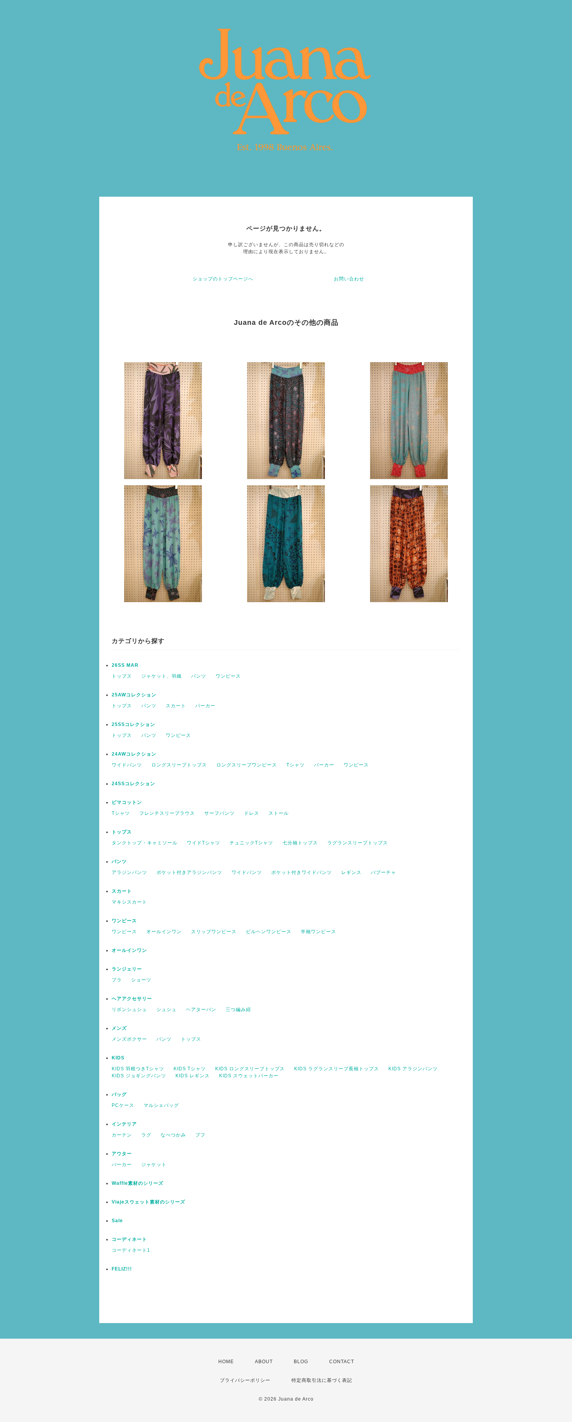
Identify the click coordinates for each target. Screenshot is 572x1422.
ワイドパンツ (127, 765)
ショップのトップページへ (223, 279)
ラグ (146, 1135)
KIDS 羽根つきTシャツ (138, 1068)
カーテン (122, 1135)
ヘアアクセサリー (132, 998)
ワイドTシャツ (203, 843)
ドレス (251, 813)
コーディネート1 (131, 1250)
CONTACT (341, 1361)
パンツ (198, 676)
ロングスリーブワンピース (246, 765)
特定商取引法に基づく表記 (321, 1380)
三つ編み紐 (238, 1009)
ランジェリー (127, 969)
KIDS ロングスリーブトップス (250, 1068)
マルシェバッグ (161, 1105)
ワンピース (228, 676)
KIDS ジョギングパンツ (139, 1075)
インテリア (124, 1124)
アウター (122, 1153)
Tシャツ (295, 765)
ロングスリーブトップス (179, 765)
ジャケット (154, 1164)
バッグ (119, 1094)
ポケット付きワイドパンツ (301, 872)
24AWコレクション (134, 754)
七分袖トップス (300, 843)
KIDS (118, 1058)
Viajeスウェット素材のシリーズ (148, 1202)
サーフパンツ (219, 813)
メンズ (119, 1028)
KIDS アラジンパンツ (413, 1068)
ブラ (117, 980)
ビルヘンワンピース (268, 931)
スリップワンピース (214, 931)
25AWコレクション (134, 695)
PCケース (123, 1105)
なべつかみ (173, 1135)
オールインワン (164, 931)
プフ (200, 1135)
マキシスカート (129, 902)
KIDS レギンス (192, 1075)
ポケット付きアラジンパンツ (189, 872)
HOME (226, 1361)
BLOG (301, 1361)
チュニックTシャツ (251, 843)
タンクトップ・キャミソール (144, 843)
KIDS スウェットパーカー (249, 1075)
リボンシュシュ (129, 1009)
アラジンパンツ (129, 872)
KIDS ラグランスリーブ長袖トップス (336, 1068)
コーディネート (129, 1239)
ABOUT (264, 1361)
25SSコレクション (133, 724)
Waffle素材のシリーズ (137, 1183)
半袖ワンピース (318, 931)
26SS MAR (125, 665)
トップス (122, 676)
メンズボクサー (129, 1039)
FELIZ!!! (122, 1269)
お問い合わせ (349, 279)
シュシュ (166, 1009)
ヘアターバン (201, 1009)
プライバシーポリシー (245, 1380)
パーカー (205, 705)
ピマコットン (127, 802)
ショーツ (141, 980)
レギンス (351, 872)
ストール (278, 813)
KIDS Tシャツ (190, 1068)
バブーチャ (383, 872)
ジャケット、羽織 (161, 676)
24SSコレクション (133, 783)
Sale (117, 1220)
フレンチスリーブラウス (167, 813)
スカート (176, 705)
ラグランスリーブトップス (357, 843)
